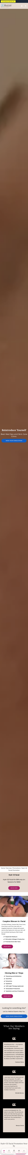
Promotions (16, 868)
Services (8, 868)
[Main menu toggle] (25, 5)
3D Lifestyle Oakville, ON (8, 1)
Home (3, 868)
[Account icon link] (21, 6)
